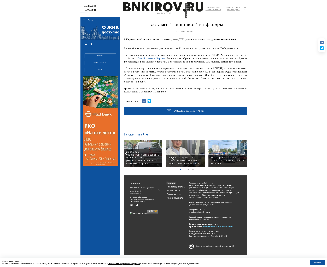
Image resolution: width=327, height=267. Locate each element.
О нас (100, 70)
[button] (177, 169)
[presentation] (126, 153)
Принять (317, 262)
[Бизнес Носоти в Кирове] (163, 11)
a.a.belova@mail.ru (135, 194)
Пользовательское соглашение (204, 231)
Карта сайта (173, 191)
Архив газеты (174, 194)
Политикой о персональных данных (124, 264)
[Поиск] (245, 8)
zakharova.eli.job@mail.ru (137, 201)
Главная (171, 183)
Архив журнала (175, 198)
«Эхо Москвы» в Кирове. (151, 58)
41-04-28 (201, 210)
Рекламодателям (176, 187)
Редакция (100, 55)
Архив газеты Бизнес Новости (213, 9)
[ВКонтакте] (322, 42)
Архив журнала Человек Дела (233, 9)
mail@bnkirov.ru (203, 212)
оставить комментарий (189, 111)
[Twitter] (322, 48)
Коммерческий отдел (100, 63)
